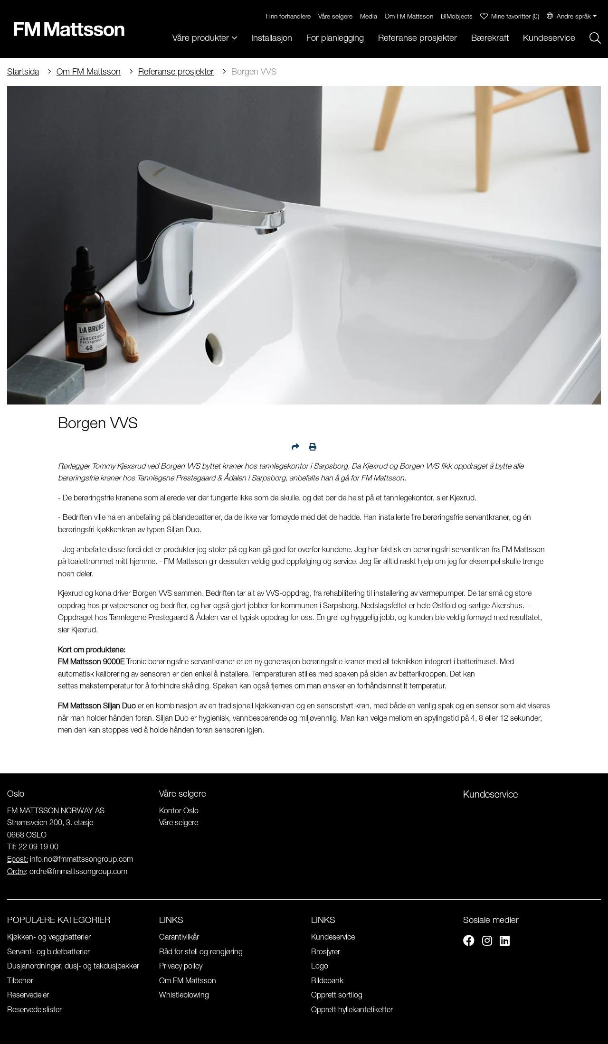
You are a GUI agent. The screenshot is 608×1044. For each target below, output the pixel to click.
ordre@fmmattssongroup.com (78, 871)
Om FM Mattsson (409, 16)
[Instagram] (487, 942)
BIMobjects (457, 16)
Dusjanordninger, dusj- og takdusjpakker (73, 965)
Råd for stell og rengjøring (201, 951)
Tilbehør (20, 980)
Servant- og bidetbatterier (48, 951)
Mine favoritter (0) (515, 16)
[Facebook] (469, 942)
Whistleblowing (184, 994)
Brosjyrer (325, 951)
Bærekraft (490, 37)
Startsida (23, 71)
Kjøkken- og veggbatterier (49, 936)
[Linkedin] (505, 942)
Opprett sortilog (336, 994)
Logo (319, 965)
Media (368, 16)
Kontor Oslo (179, 810)
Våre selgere (335, 16)
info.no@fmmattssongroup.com (81, 859)
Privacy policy (180, 965)
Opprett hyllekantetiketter (352, 1009)
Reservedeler (28, 994)
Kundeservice (549, 37)
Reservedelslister (34, 1009)
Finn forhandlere (288, 16)
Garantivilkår (179, 936)
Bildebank (327, 980)
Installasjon (271, 37)
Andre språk (574, 16)
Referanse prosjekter (417, 37)
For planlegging (335, 37)
